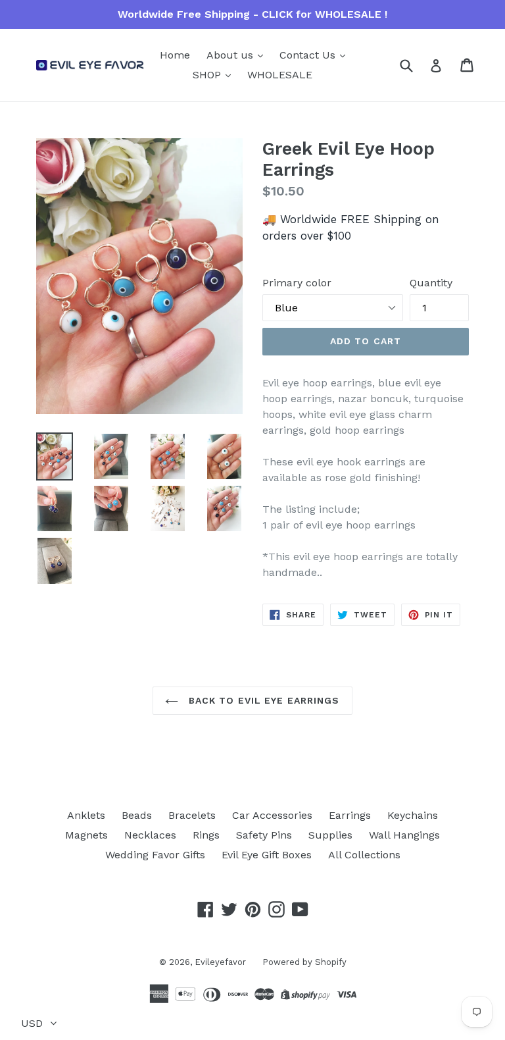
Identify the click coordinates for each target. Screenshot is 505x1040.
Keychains (412, 815)
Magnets (86, 835)
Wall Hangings (404, 835)
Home (175, 55)
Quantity (431, 282)
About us (231, 55)
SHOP (208, 74)
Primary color (296, 282)
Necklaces (150, 835)
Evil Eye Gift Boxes (267, 854)
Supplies (330, 835)
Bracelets (192, 815)
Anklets (86, 815)
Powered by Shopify (304, 962)
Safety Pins (264, 835)
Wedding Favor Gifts (155, 854)
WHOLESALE (279, 74)
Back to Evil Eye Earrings (262, 700)
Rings (206, 835)
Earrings (350, 815)
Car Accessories (272, 815)
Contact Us (309, 55)
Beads (137, 815)
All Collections (364, 854)
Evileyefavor (220, 962)
